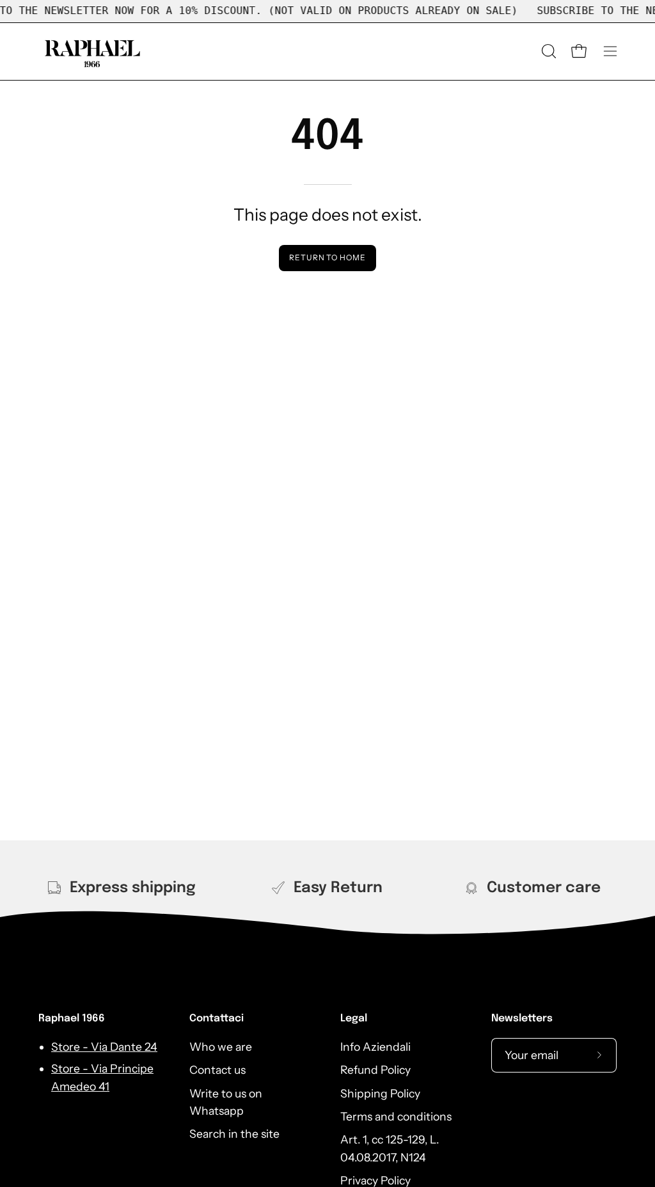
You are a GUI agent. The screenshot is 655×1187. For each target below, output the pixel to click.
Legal (353, 1018)
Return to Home (327, 257)
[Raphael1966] (92, 51)
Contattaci (216, 1018)
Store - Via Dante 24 (104, 1046)
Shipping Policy (380, 1092)
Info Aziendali (375, 1046)
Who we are (220, 1046)
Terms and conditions (396, 1116)
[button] (547, 51)
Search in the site (234, 1133)
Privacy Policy (375, 1180)
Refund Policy (375, 1069)
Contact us (217, 1069)
